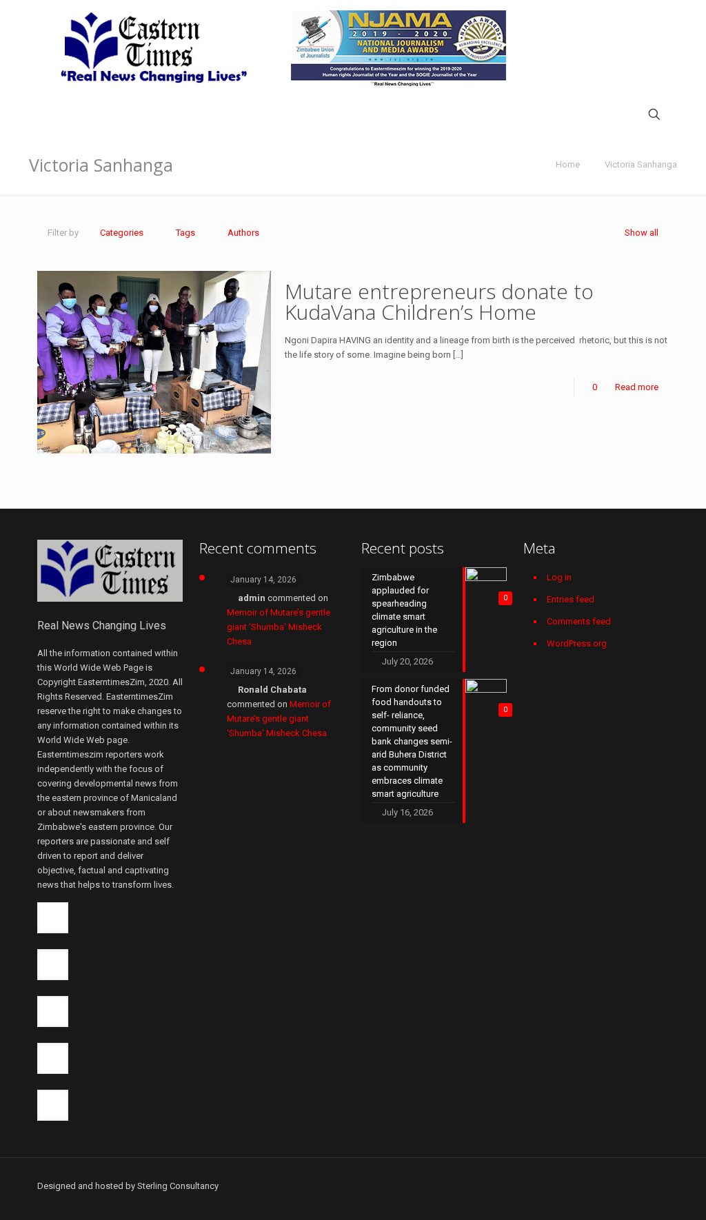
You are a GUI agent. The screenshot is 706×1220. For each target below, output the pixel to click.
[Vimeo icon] (568, 1185)
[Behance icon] (641, 1185)
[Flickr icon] (597, 1185)
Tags (185, 232)
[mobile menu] (49, 116)
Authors (243, 232)
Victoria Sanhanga (641, 164)
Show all (641, 232)
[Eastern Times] (282, 48)
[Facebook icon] (539, 1185)
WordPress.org (577, 643)
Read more (636, 387)
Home (568, 164)
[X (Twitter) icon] (554, 1185)
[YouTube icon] (583, 1185)
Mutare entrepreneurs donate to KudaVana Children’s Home (439, 301)
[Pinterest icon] (612, 1185)
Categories (121, 232)
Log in (559, 577)
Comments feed (579, 621)
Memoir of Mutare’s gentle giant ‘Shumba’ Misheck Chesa (278, 627)
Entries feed (570, 599)
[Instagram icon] (626, 1185)
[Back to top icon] (664, 1179)
